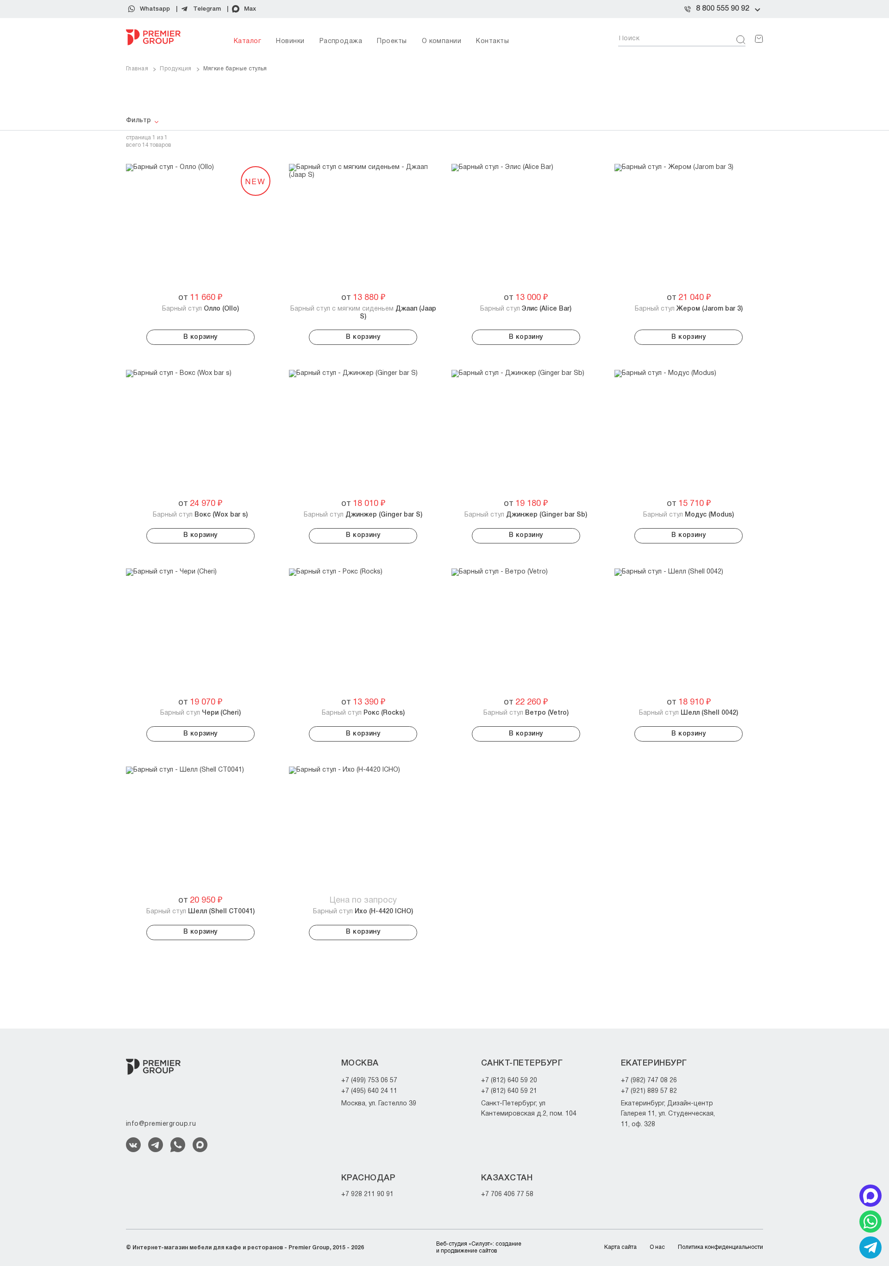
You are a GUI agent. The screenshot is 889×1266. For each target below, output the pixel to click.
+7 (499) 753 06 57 (369, 1081)
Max (250, 9)
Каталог (247, 41)
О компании (442, 41)
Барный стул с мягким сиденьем (363, 313)
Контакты (492, 41)
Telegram (207, 9)
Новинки (290, 41)
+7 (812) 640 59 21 (509, 1091)
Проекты (392, 41)
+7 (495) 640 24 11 (369, 1091)
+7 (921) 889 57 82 (649, 1091)
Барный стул (200, 309)
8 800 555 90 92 (722, 9)
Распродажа (341, 41)
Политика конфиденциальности (720, 1247)
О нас (657, 1247)
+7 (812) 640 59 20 (509, 1081)
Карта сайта (620, 1247)
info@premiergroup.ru (161, 1124)
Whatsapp (155, 9)
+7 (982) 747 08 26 (649, 1081)
